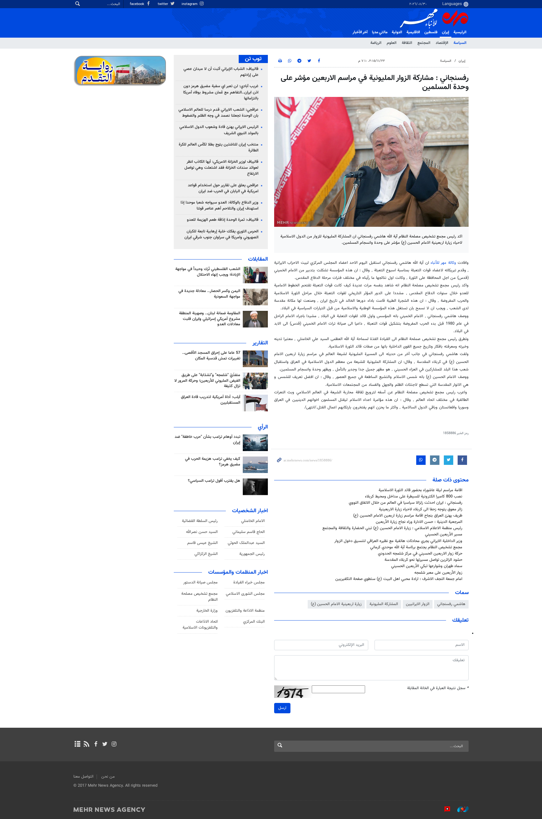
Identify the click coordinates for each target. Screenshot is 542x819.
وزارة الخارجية (207, 611)
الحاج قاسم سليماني (248, 532)
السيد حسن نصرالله (202, 532)
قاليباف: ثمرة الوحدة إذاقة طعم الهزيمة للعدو (222, 220)
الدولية (397, 32)
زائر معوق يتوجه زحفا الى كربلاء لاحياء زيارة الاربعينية (420, 509)
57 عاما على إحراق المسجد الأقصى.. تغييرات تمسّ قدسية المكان (211, 356)
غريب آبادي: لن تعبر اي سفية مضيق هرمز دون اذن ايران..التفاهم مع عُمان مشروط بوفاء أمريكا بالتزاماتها (220, 92)
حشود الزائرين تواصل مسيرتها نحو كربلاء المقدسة (423, 560)
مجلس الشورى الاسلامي (245, 594)
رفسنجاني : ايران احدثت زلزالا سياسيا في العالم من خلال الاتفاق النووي (405, 503)
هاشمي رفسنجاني (451, 604)
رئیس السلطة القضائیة (200, 521)
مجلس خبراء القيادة (249, 582)
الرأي (263, 427)
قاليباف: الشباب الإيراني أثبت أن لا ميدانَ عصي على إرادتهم (220, 72)
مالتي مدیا (379, 32)
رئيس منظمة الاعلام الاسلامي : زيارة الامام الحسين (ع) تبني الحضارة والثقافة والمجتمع (392, 528)
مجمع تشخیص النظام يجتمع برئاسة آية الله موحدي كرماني (416, 547)
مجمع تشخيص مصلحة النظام (199, 597)
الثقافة (407, 43)
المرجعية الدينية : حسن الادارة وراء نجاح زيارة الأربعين (419, 522)
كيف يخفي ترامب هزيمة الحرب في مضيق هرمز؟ (212, 462)
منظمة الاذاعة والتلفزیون (245, 611)
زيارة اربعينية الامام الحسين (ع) (336, 604)
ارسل (282, 708)
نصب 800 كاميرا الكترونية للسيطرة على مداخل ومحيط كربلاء (413, 496)
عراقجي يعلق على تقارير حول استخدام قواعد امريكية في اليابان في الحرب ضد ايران (223, 188)
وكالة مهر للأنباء (443, 263)
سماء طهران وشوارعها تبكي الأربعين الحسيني (426, 566)
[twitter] (105, 744)
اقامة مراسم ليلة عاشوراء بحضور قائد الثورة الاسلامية (420, 490)
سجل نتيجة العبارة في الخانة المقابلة (438, 688)
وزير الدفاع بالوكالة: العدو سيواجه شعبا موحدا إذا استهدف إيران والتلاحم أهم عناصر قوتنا (219, 205)
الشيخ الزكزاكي (206, 554)
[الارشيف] (77, 744)
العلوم (391, 43)
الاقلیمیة (413, 32)
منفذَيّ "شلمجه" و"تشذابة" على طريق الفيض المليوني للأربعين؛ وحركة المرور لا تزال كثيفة (207, 381)
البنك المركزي (254, 622)
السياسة (460, 43)
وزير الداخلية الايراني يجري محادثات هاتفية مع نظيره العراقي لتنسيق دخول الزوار (398, 541)
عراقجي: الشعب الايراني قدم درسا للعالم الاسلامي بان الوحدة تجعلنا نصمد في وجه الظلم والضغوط (218, 113)
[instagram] (114, 744)
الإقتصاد (442, 43)
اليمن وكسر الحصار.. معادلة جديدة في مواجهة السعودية (209, 294)
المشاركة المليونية (383, 604)
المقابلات (258, 259)
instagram (190, 4)
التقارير (260, 343)
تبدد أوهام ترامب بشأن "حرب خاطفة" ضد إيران (207, 440)
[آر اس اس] (86, 744)
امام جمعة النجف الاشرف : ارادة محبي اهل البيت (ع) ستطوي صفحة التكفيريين (398, 579)
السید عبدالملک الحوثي (246, 543)
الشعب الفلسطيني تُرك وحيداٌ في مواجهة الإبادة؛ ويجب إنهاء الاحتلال (207, 272)
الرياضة (375, 43)
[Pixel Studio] (444, 809)
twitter (163, 4)
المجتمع (423, 43)
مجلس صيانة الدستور (200, 582)
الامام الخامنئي (253, 521)
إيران (445, 32)
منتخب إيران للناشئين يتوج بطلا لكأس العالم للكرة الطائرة (218, 147)
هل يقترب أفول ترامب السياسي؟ (214, 481)
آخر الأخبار (360, 32)
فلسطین (431, 32)
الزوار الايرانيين (417, 604)
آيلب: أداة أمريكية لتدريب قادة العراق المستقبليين (210, 400)
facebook (137, 4)
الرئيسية (460, 32)
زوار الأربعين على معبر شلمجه (438, 573)
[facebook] (95, 744)
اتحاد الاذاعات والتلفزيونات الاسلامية (200, 625)
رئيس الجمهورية (252, 554)
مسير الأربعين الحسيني (443, 534)
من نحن (108, 777)
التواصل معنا (83, 777)
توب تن (253, 59)
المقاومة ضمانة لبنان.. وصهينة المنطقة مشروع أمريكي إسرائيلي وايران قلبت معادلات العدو (209, 319)
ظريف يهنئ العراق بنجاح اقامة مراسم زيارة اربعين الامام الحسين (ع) (407, 516)
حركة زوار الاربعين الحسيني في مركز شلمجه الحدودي (420, 553)
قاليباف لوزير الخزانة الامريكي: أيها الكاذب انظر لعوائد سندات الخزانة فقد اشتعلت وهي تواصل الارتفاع (221, 168)
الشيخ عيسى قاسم (202, 543)
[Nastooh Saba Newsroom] (460, 809)
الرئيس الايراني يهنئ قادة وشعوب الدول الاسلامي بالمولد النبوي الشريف (218, 130)
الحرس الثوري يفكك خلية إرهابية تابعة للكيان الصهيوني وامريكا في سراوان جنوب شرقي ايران (221, 234)
